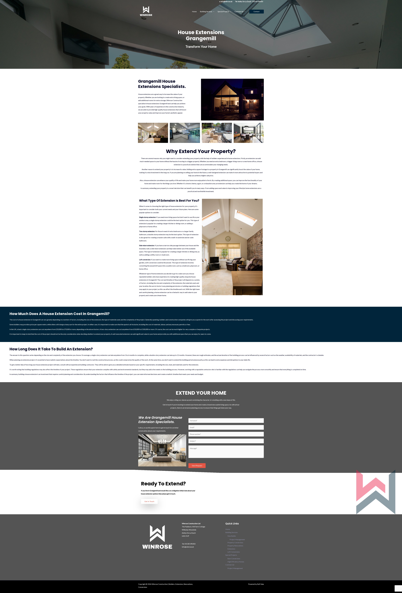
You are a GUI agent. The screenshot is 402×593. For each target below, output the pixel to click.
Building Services (206, 11)
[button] (256, 12)
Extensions (231, 549)
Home (194, 11)
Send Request (197, 466)
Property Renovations (235, 546)
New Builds (231, 536)
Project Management (237, 539)
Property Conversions (235, 542)
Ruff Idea (260, 584)
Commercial (239, 11)
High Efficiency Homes (235, 562)
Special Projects (223, 11)
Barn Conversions (233, 559)
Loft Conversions (233, 552)
